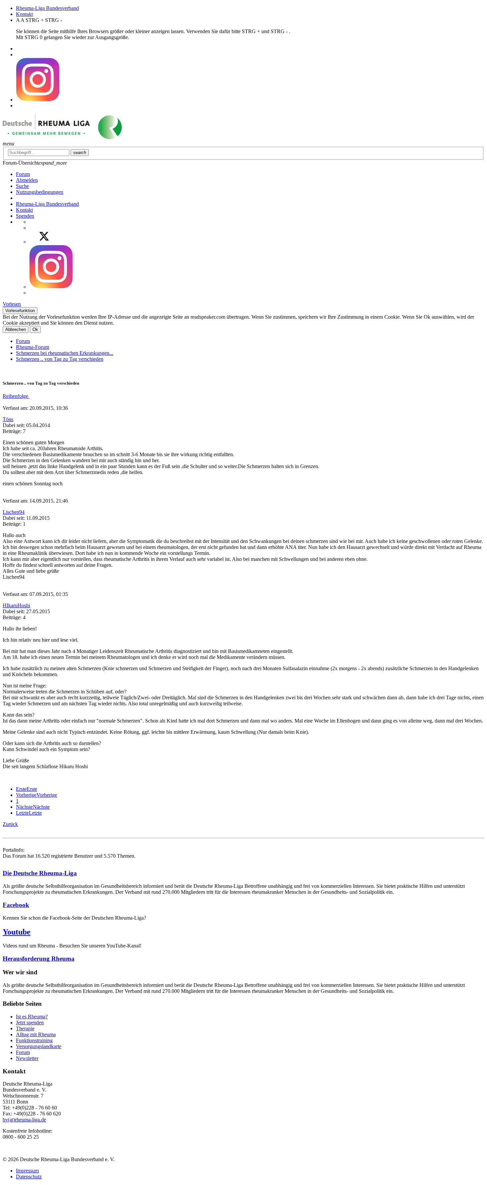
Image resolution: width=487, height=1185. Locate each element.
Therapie (25, 1028)
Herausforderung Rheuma (39, 958)
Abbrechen (15, 329)
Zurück (10, 824)
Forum (23, 341)
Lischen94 (14, 512)
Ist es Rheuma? (32, 1016)
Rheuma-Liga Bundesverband (47, 8)
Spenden (25, 216)
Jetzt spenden (30, 1022)
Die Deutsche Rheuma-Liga (40, 873)
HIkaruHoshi (16, 605)
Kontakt (24, 14)
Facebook (16, 904)
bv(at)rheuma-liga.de (24, 1119)
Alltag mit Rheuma (36, 1034)
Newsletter (27, 1058)
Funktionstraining (34, 1040)
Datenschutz (29, 1176)
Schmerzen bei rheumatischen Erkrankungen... (64, 353)
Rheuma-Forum (32, 347)
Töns (8, 419)
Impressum (27, 1170)
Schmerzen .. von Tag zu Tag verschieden (59, 359)
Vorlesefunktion (20, 310)
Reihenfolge (16, 396)
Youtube (16, 932)
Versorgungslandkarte (38, 1046)
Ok (35, 329)
